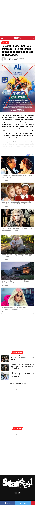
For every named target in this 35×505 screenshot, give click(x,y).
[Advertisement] (17, 18)
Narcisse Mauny (13, 59)
